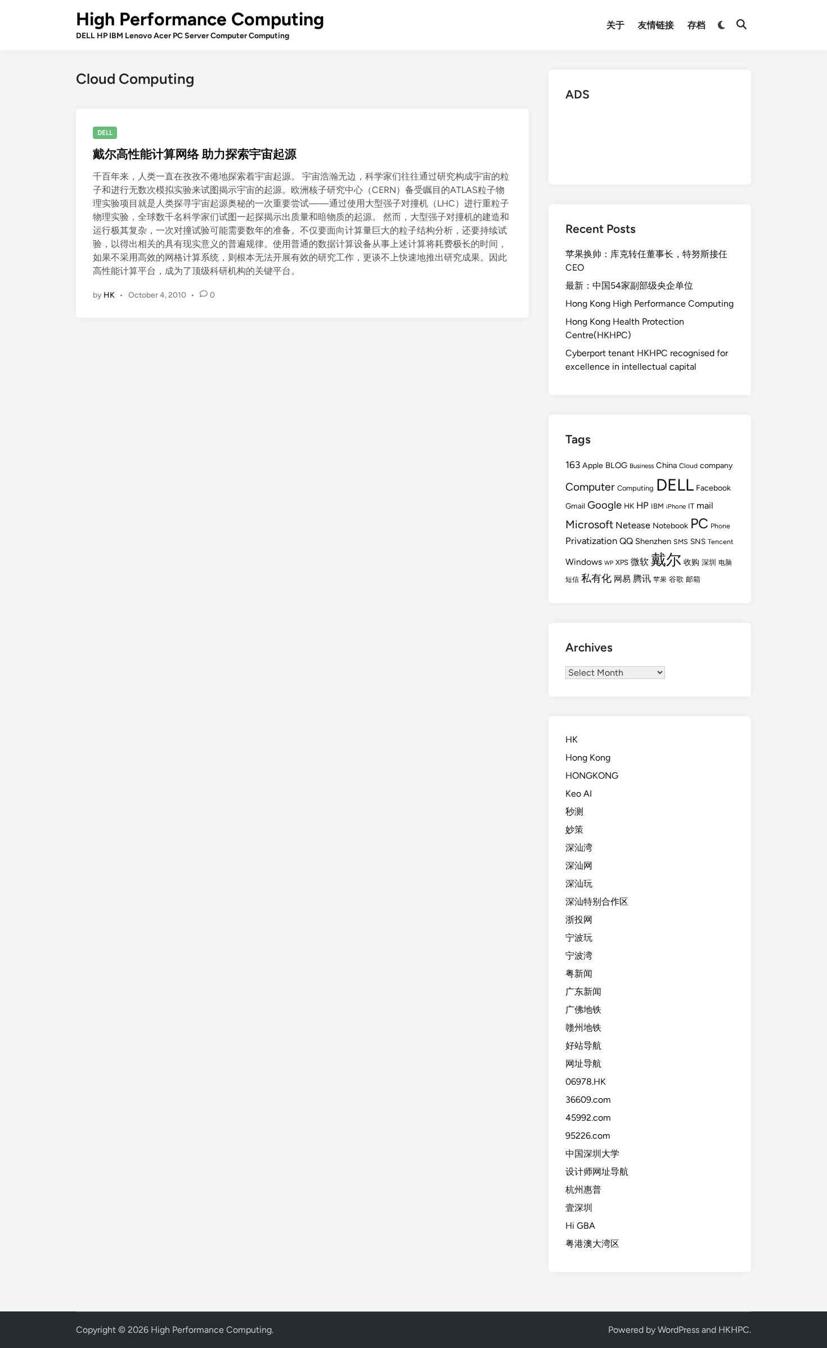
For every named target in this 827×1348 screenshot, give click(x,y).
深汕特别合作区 (596, 901)
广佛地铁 (583, 1009)
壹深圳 (578, 1207)
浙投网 (578, 919)
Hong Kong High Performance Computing (649, 303)
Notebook (670, 526)
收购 (691, 562)
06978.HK (585, 1081)
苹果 (660, 579)
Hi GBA (580, 1225)
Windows (583, 561)
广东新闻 (583, 991)
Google (604, 504)
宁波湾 (578, 955)
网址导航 (583, 1063)
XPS (621, 562)
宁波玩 (578, 937)
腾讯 (642, 578)
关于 (615, 25)
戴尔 (666, 559)
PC (699, 523)
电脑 (725, 562)
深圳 (709, 562)
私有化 (596, 578)
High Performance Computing (200, 19)
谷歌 (676, 579)
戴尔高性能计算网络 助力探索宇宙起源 (194, 154)
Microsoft (589, 524)
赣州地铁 (583, 1027)
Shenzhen (653, 541)
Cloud (688, 465)
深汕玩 (578, 883)
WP (608, 563)
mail (704, 505)
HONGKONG (591, 775)
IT (691, 506)
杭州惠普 (583, 1189)
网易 (622, 579)
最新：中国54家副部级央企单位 (629, 285)
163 (572, 464)
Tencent (721, 541)
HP (642, 505)
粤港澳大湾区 (592, 1243)
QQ (626, 541)
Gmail (575, 505)
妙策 (574, 829)
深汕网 (578, 865)
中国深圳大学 (592, 1153)
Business (642, 466)
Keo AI (578, 793)
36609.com (588, 1099)
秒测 (574, 811)
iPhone (676, 506)
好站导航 (583, 1045)
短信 (572, 579)
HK (109, 295)
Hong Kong (587, 757)
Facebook (713, 488)
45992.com (588, 1117)
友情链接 (656, 25)
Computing (635, 488)
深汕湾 (578, 847)
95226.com (587, 1135)
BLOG (616, 465)
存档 (696, 25)
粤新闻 (578, 973)
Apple (592, 465)
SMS (680, 541)
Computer (590, 486)
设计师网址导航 (596, 1171)
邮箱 (693, 579)
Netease (632, 525)
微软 (640, 561)
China (666, 465)
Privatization (591, 540)
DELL (105, 133)
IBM (657, 506)
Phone (720, 526)
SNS (697, 541)
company (716, 465)
